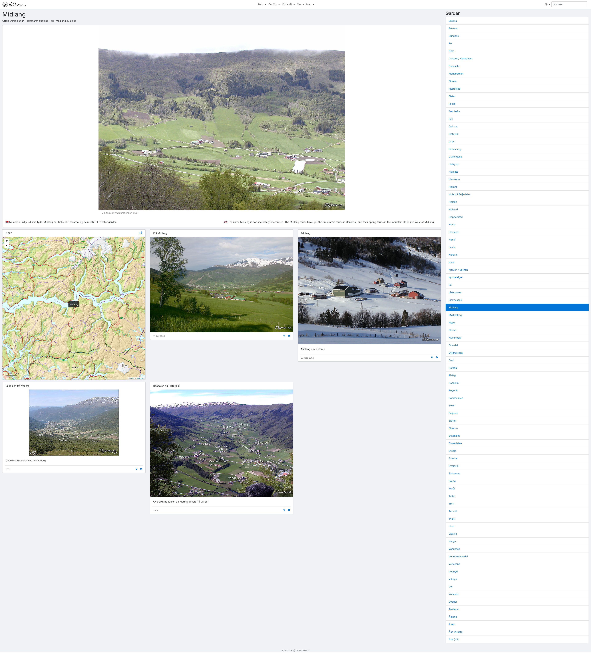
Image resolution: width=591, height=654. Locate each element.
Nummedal (455, 337)
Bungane (454, 35)
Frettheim (454, 111)
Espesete (454, 66)
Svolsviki (454, 465)
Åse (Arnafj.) (456, 631)
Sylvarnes (454, 473)
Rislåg (452, 375)
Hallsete (453, 171)
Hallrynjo (454, 164)
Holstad (453, 209)
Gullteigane (455, 156)
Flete (451, 96)
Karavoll (453, 254)
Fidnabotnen (456, 73)
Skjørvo (453, 428)
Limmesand (455, 299)
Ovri (451, 360)
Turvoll (453, 511)
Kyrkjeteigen (456, 277)
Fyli (451, 118)
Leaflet (131, 378)
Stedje (452, 450)
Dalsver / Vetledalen (460, 58)
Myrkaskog (455, 315)
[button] (547, 4)
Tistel (452, 496)
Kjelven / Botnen (458, 269)
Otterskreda (456, 352)
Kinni (451, 262)
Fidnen (452, 81)
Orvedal (453, 345)
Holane (453, 201)
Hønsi (452, 239)
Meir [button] (309, 4)
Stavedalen (455, 443)
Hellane (453, 186)
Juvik (452, 247)
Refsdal (453, 367)
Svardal (453, 458)
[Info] (289, 335)
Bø (450, 43)
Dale (451, 50)
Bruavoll (453, 28)
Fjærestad (454, 88)
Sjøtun (452, 420)
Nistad (452, 330)
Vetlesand (454, 563)
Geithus (453, 126)
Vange (452, 541)
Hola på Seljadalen (459, 194)
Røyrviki (453, 390)
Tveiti (452, 518)
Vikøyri (453, 579)
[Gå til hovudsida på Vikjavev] (14, 4)
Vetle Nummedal (458, 556)
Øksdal (453, 601)
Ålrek (452, 624)
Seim (451, 405)
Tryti (451, 503)
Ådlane (453, 616)
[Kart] (284, 335)
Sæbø (452, 480)
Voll (451, 586)
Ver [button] (299, 4)
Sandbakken (456, 398)
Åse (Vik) (454, 639)
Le (450, 284)
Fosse (452, 103)
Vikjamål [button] (287, 4)
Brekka (453, 20)
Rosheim (454, 382)
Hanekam (454, 179)
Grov (451, 141)
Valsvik (453, 533)
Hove (452, 224)
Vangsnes (454, 548)
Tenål (452, 488)
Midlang (453, 307)
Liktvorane (455, 292)
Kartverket (141, 378)
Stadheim (454, 435)
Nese (452, 322)
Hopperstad (456, 216)
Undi (451, 526)
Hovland (453, 232)
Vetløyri (453, 571)
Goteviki (453, 133)
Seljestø (453, 413)
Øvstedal (454, 609)
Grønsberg (455, 149)
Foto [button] (261, 4)
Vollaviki (453, 594)
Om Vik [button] (273, 4)
